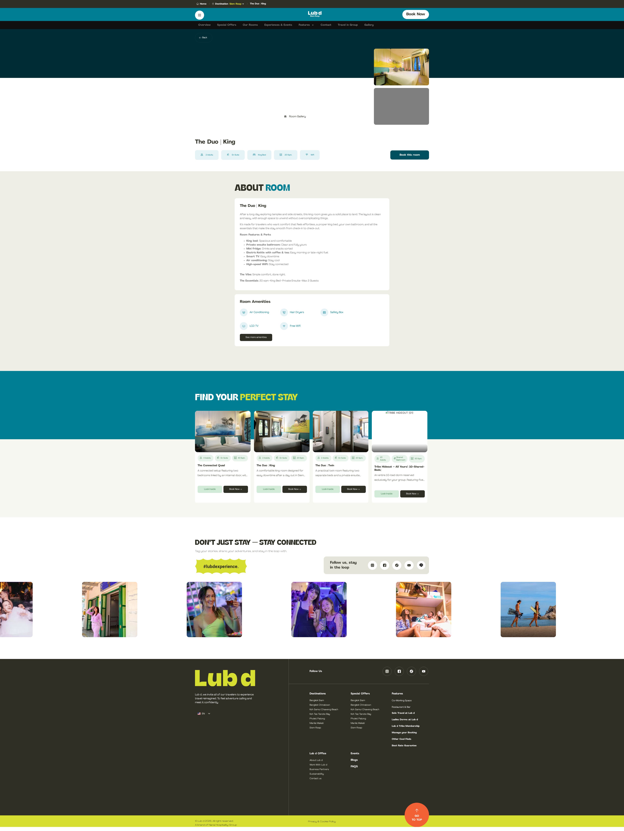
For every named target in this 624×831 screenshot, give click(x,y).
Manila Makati (317, 723)
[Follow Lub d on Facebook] (384, 565)
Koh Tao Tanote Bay (320, 714)
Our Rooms (250, 25)
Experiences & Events (278, 25)
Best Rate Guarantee (404, 745)
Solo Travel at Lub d (403, 713)
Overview (204, 25)
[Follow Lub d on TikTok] (396, 565)
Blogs (354, 760)
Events (355, 753)
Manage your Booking (404, 732)
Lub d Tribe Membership (406, 726)
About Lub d (316, 760)
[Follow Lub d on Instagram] (372, 565)
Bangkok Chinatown (320, 705)
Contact (326, 25)
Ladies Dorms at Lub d (405, 719)
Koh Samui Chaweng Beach (324, 709)
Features (304, 25)
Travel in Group (348, 25)
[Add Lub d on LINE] (420, 565)
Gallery (369, 25)
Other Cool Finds (401, 739)
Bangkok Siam (317, 700)
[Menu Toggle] (199, 15)
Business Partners (319, 769)
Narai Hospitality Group (223, 825)
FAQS (354, 766)
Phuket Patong (317, 718)
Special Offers (226, 25)
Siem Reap (315, 728)
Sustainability (317, 774)
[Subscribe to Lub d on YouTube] (408, 565)
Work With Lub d (318, 765)
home (203, 4)
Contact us (315, 778)
